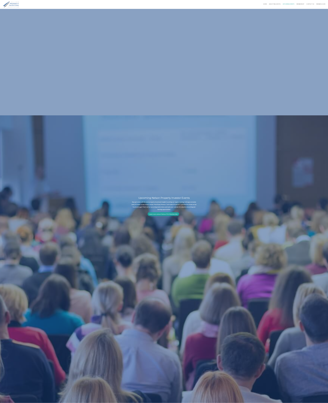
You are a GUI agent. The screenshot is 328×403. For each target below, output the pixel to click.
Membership (300, 4)
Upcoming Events (288, 4)
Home (265, 4)
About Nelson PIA (275, 4)
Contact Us (310, 4)
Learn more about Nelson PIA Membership (163, 214)
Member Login (320, 4)
